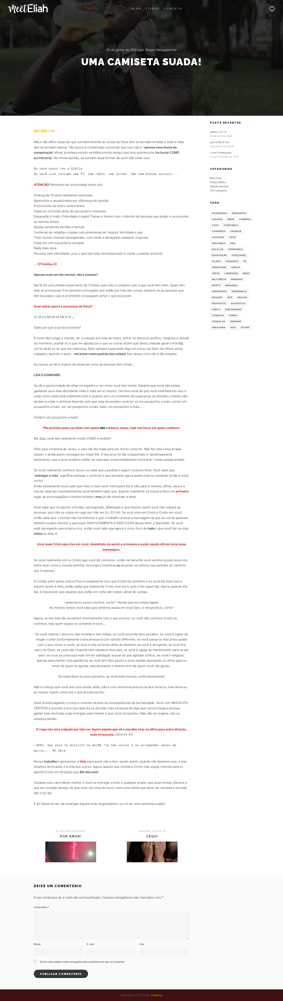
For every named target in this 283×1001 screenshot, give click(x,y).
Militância (219, 279)
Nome (37, 944)
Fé (244, 261)
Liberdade (231, 273)
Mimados (237, 279)
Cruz (232, 237)
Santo (216, 309)
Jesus (216, 273)
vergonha (218, 327)
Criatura (218, 237)
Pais (230, 297)
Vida (233, 327)
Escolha (218, 249)
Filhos (216, 261)
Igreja (235, 267)
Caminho (245, 219)
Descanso (218, 243)
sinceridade (233, 309)
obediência (239, 291)
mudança (231, 285)
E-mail (90, 944)
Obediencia (219, 291)
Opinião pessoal (219, 186)
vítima (245, 327)
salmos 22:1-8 (218, 131)
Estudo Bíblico (218, 182)
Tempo (233, 315)
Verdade (235, 321)
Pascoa (242, 297)
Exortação (219, 255)
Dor (232, 243)
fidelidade (239, 255)
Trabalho (218, 321)
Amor (231, 219)
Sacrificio (238, 303)
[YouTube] (272, 8)
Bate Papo (216, 178)
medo (246, 273)
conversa (218, 231)
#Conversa (219, 213)
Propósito (219, 303)
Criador (235, 231)
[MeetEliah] (28, 8)
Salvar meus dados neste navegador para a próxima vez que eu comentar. (82, 961)
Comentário (41, 907)
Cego (215, 225)
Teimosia (218, 315)
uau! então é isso (219, 142)
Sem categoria (218, 190)
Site (141, 944)
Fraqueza (232, 261)
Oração (217, 297)
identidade (219, 267)
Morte (216, 285)
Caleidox (156, 995)
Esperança (235, 249)
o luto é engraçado (220, 152)
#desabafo (239, 213)
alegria (217, 219)
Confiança (231, 225)
